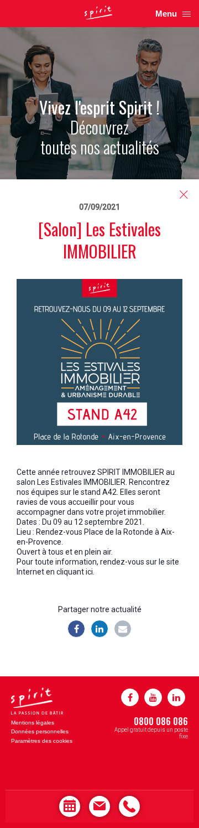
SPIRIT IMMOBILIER (130, 472)
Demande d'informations (99, 806)
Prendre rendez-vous (69, 806)
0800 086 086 (161, 721)
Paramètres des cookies (41, 741)
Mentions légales (32, 723)
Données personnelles (40, 731)
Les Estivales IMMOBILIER (81, 482)
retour (184, 194)
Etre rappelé (129, 806)
